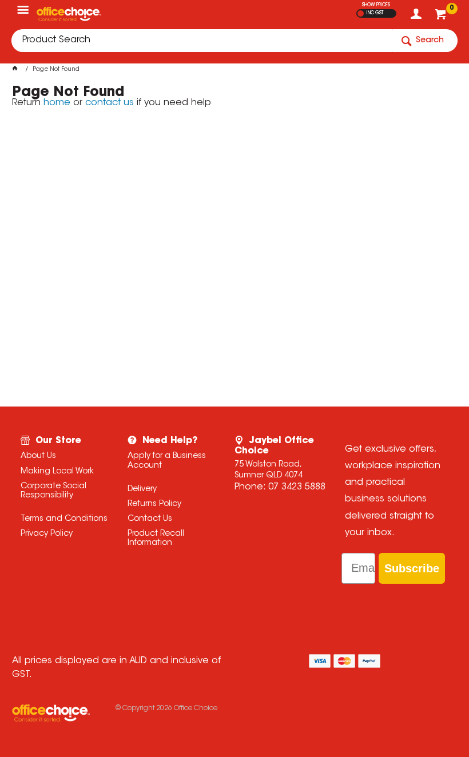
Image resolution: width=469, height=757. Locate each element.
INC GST (375, 13)
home (56, 102)
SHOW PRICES (376, 5)
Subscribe (411, 568)
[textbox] (201, 40)
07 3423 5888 (296, 487)
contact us (109, 102)
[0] (442, 17)
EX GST (360, 13)
